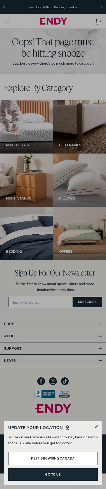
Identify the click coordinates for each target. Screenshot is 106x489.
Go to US (53, 474)
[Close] (96, 427)
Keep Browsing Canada (53, 458)
